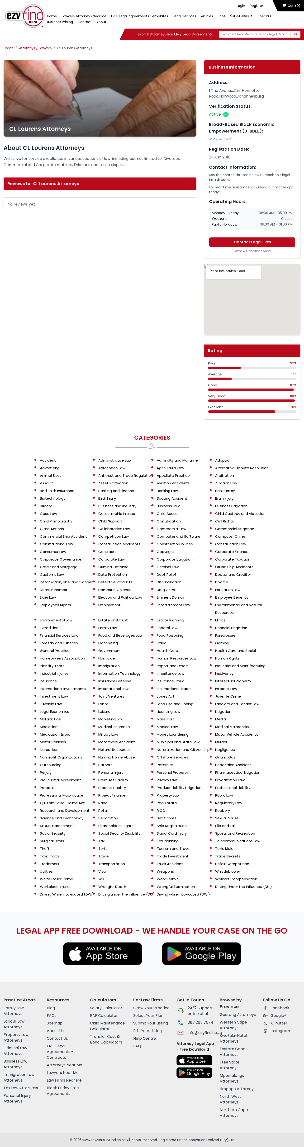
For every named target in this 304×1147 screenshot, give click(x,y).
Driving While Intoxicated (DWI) (67, 894)
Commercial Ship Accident (63, 536)
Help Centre (144, 1038)
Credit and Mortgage (58, 566)
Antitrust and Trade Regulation (125, 475)
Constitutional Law (56, 544)
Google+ (278, 1015)
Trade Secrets (227, 856)
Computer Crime (230, 536)
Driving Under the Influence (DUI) (243, 886)
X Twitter (279, 1023)
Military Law (108, 734)
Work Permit (167, 878)
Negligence (225, 749)
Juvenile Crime (228, 696)
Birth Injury (107, 498)
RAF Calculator (104, 1015)
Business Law (168, 505)
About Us (55, 1031)
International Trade (174, 688)
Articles (207, 16)
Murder (221, 741)
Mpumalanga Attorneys (232, 1078)
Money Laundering (173, 734)
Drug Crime (166, 589)
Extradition (49, 627)
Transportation (111, 863)
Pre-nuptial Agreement (60, 780)
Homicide (106, 658)
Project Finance (111, 795)
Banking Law (167, 490)
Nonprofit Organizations (61, 757)
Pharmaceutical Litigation (237, 772)
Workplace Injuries (55, 886)
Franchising (108, 642)
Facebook (280, 1008)
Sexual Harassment (57, 825)
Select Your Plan (148, 1015)
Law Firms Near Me (64, 1080)
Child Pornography (56, 521)
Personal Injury (110, 772)
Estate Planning (170, 620)
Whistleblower (227, 871)
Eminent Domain (171, 597)
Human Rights (227, 658)
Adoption (223, 460)
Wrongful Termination (176, 886)
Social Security (53, 833)
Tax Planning (168, 840)
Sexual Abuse (227, 818)
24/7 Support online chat (200, 1010)
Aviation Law (226, 483)
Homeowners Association (62, 658)
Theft (45, 848)
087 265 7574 (200, 1022)
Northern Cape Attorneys (234, 1112)
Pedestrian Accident (233, 764)
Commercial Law (171, 528)
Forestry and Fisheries (59, 642)
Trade (103, 856)
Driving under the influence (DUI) (126, 894)
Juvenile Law (51, 703)
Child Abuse (167, 513)
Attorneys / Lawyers (35, 48)
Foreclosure (225, 635)
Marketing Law (110, 719)
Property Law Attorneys (16, 1037)
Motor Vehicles (53, 741)
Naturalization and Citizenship (183, 749)
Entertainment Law (173, 604)
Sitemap (54, 1023)
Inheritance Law (170, 673)
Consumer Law (53, 551)
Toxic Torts (49, 856)
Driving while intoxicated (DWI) (183, 894)
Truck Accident (170, 863)
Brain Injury (224, 498)
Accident (48, 460)
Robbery (222, 810)
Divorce (221, 582)
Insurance (48, 681)
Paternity (165, 764)
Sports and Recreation (235, 833)
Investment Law (54, 696)
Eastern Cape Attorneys (232, 1051)
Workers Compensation (236, 878)
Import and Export (172, 665)
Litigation (223, 711)
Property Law (168, 795)
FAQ (137, 1046)
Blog (51, 1008)
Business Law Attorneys (15, 1064)
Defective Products (115, 582)
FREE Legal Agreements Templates (139, 16)
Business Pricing (60, 22)
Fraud (161, 642)
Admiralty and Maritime (177, 460)
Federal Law (167, 627)
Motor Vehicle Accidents (236, 734)
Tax (101, 840)
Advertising (50, 467)
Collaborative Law (114, 528)
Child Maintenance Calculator (107, 1026)
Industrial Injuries (54, 673)
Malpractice (50, 719)
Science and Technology (61, 818)
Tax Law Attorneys (21, 1088)
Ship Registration (172, 825)
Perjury (46, 772)
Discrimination (169, 582)
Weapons (165, 871)
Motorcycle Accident (116, 741)
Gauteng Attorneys (238, 1014)
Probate (47, 787)
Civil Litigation (169, 521)
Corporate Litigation (175, 559)
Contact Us (57, 1038)
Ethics (220, 620)
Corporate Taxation (232, 559)
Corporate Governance (60, 559)
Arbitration (224, 475)
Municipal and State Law (178, 741)
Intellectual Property (233, 681)
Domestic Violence (115, 589)
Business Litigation (231, 505)
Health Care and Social (235, 650)
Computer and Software (178, 536)
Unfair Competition (232, 863)
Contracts (107, 551)
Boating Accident (172, 498)
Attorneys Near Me (64, 1065)
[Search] (295, 34)
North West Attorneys (230, 1099)
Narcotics (48, 749)
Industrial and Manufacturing (240, 665)
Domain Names (53, 589)
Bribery (46, 505)
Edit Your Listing (147, 1031)
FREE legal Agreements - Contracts (60, 1051)
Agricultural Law (170, 467)
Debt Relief (166, 574)
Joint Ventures (111, 696)
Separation (108, 818)
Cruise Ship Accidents (234, 566)
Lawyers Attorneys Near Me (84, 16)
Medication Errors (55, 734)
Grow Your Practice (151, 1008)
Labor (103, 703)
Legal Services (184, 16)
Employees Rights (55, 604)
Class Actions (52, 528)
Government (109, 650)
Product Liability (112, 787)
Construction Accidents (119, 544)
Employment (109, 604)
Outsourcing (51, 764)
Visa (102, 871)
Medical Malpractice (233, 726)
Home (52, 16)
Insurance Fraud (171, 681)
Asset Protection (113, 483)
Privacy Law (167, 780)
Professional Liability (232, 787)
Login (241, 5)
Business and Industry (117, 505)
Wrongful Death (112, 886)
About (101, 22)
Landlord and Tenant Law (237, 703)
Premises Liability (113, 780)
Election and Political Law (120, 597)
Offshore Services (172, 757)
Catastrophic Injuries (116, 513)
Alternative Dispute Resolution (242, 467)
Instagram (280, 1031)
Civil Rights (224, 521)
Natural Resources (114, 749)
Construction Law (230, 544)
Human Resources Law (176, 658)
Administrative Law (115, 460)
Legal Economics (54, 711)
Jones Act (166, 696)
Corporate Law (111, 559)
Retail (103, 810)
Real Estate (167, 802)
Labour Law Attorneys (14, 1024)
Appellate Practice (173, 475)
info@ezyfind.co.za (201, 1032)
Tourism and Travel (173, 848)
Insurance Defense (114, 681)
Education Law (227, 589)
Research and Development (65, 810)
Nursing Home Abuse (116, 757)
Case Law (48, 513)
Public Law (224, 795)
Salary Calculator (106, 1008)
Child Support (110, 521)
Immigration (109, 665)
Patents (105, 764)
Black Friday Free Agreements (63, 1090)
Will (101, 878)
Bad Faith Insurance (57, 490)
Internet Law (226, 688)
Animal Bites (51, 475)
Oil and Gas (225, 757)
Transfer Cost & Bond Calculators (106, 1039)
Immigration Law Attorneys (19, 1077)
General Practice (55, 650)
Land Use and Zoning (175, 703)
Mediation (48, 726)
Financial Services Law (59, 635)
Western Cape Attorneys (233, 1025)
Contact (85, 22)
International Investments (63, 688)
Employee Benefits (231, 597)
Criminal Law (168, 566)
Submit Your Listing (150, 1023)
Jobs (221, 16)
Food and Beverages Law (120, 635)
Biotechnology (52, 498)
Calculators (241, 15)
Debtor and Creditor (233, 574)
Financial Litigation (231, 627)
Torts (103, 848)
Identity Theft (52, 665)
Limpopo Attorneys (238, 1089)
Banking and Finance (116, 490)
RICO (161, 810)
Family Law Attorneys (14, 1010)
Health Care (167, 650)
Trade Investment (173, 856)
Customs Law (52, 574)
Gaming (222, 642)
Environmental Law (56, 620)
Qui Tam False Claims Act (62, 802)
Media (220, 719)
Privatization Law (230, 780)
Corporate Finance (231, 551)
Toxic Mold (224, 848)
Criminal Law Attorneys (15, 1050)
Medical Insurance (114, 726)
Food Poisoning (170, 635)
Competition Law (113, 536)
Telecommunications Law (237, 840)
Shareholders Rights (115, 825)
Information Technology (119, 673)
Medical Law (167, 726)
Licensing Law (168, 711)
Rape (103, 802)
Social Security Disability (119, 833)
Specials (264, 16)
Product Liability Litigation (179, 787)
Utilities (46, 871)
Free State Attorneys (229, 1065)
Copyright (165, 551)
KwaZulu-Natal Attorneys (233, 1038)
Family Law (107, 627)
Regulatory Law (228, 802)
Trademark (49, 863)
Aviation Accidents (173, 483)
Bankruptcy (225, 490)
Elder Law (48, 597)
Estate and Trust (113, 620)
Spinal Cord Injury (172, 833)
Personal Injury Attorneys (17, 1098)
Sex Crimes (166, 818)
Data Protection (112, 574)
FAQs (52, 1015)
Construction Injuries (175, 544)
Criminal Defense (113, 566)
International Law (113, 688)
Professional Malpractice (61, 795)
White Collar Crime (56, 878)
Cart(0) (294, 5)
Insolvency (224, 673)
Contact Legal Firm (252, 242)
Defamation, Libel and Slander (66, 582)
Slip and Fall (225, 825)
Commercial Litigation (234, 528)
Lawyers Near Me (63, 1072)
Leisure (104, 711)
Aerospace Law (111, 467)
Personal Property (172, 772)
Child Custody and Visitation (240, 513)
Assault (46, 483)
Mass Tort (165, 719)
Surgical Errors (52, 840)
